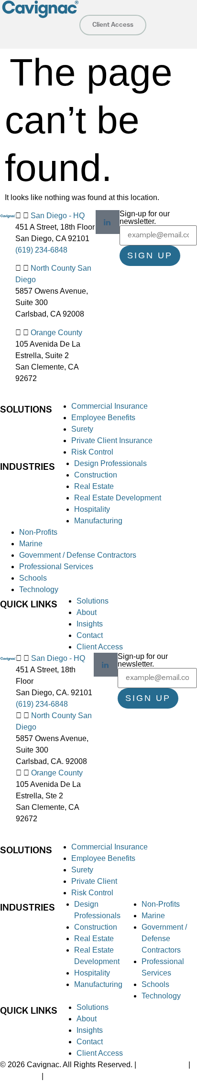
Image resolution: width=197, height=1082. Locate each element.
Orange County (56, 333)
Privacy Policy (162, 1065)
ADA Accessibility (75, 1076)
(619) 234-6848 (41, 250)
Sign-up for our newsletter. (145, 217)
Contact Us (21, 1076)
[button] (28, 26)
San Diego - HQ (58, 216)
